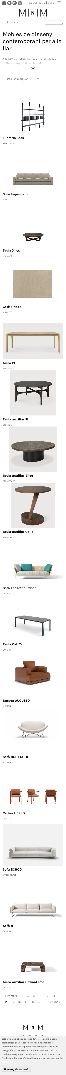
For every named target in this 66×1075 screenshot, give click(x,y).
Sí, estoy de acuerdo (16, 1069)
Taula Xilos (11, 250)
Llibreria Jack (13, 138)
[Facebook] (4, 3)
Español (33, 3)
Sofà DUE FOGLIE (16, 757)
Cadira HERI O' (14, 813)
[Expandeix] (33, 68)
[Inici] (33, 13)
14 (7, 1002)
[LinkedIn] (20, 3)
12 (48, 995)
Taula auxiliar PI (15, 419)
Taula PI (9, 363)
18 (33, 1001)
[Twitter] (9, 3)
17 (27, 1001)
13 (54, 995)
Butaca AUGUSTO (16, 701)
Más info (7, 1061)
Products (12, 22)
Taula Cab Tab (14, 644)
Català (42, 3)
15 (14, 1001)
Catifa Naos (12, 307)
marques (18, 63)
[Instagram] (14, 3)
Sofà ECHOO (12, 869)
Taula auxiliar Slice (18, 476)
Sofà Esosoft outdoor (19, 588)
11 (42, 995)
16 (20, 1001)
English (51, 3)
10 (35, 995)
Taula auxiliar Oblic (18, 532)
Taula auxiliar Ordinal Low (23, 982)
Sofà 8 (8, 926)
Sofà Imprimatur (16, 194)
